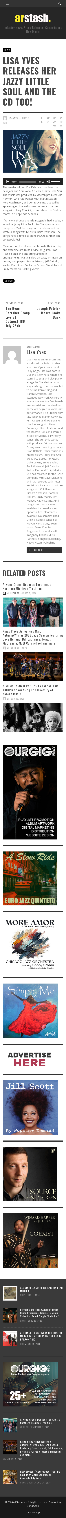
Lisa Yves (13, 118)
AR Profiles (13, 593)
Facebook (37, 549)
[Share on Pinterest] (60, 118)
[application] (33, 181)
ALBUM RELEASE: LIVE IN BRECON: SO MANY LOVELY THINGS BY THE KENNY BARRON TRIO (41, 1336)
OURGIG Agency (28, 1482)
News (7, 50)
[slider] (56, 181)
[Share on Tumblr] (41, 122)
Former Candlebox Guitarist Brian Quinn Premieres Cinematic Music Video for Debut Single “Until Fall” (39, 1313)
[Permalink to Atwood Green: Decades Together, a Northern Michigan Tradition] (33, 612)
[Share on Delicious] (54, 122)
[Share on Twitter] (48, 118)
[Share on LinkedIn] (48, 122)
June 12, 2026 (34, 1343)
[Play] (7, 181)
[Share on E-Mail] (60, 126)
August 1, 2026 (19, 648)
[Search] (7, 3)
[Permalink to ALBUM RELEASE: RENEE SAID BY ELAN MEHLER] (10, 1293)
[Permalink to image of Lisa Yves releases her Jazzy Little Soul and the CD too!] (33, 151)
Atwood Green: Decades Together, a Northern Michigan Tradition (27, 586)
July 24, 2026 (44, 1482)
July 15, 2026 (17, 698)
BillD (22, 1295)
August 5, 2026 (28, 593)
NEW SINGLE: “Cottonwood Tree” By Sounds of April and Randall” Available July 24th (40, 1474)
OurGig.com (33, 1505)
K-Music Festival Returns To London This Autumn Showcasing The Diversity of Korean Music (30, 690)
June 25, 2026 (35, 1320)
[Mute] (48, 181)
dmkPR (23, 1320)
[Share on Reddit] (60, 122)
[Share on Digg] (54, 126)
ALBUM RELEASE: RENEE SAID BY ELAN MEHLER (41, 1289)
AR (8, 648)
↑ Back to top (33, 1512)
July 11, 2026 (33, 1295)
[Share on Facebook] (41, 118)
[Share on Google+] (54, 118)
